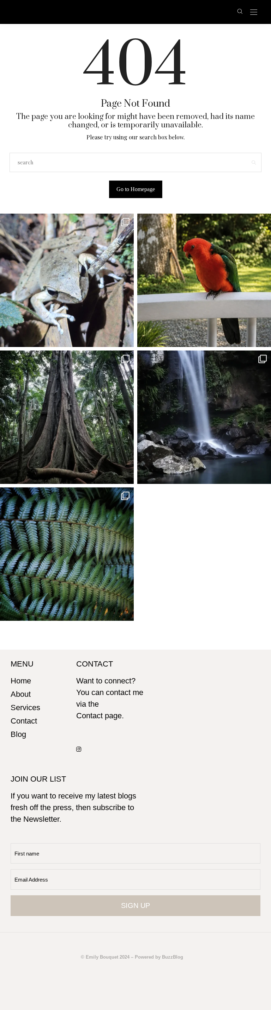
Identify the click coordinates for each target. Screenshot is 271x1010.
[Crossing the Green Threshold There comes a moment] (204, 417)
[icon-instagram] (80, 749)
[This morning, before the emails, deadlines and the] (67, 417)
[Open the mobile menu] (253, 12)
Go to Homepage (135, 189)
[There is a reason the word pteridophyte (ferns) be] (67, 554)
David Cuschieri (122, 11)
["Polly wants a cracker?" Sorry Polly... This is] (204, 280)
